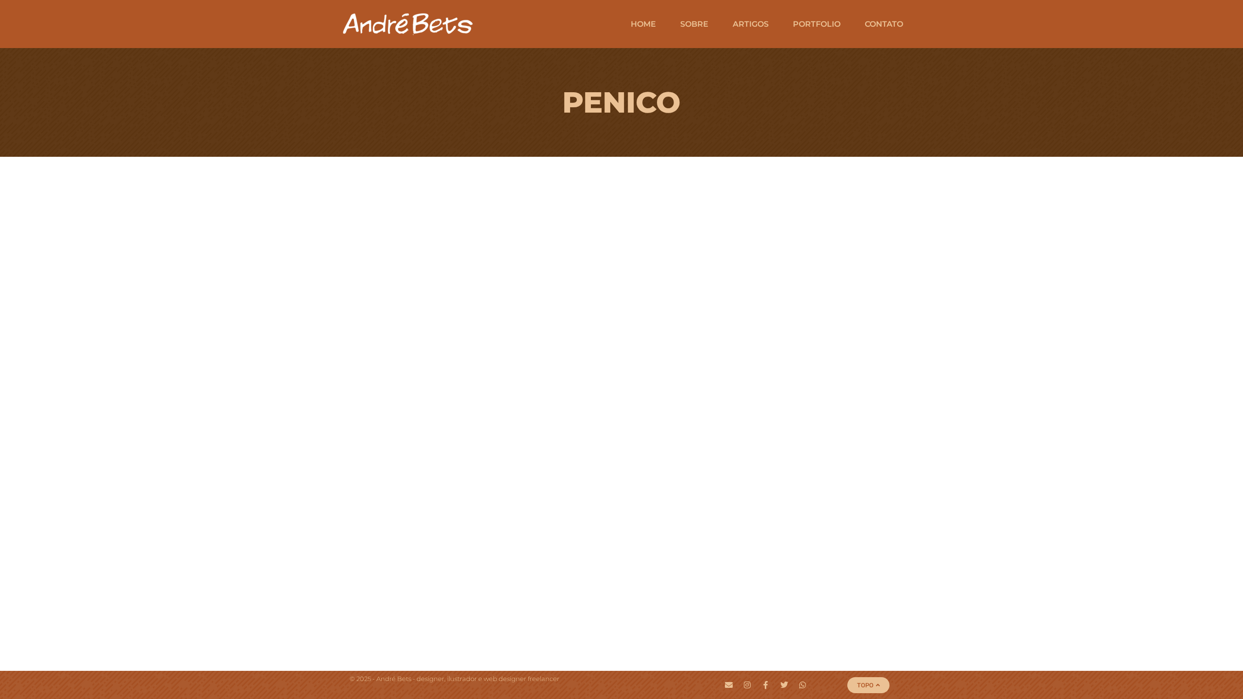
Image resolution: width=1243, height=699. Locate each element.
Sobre (694, 24)
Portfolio (816, 24)
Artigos (751, 24)
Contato (884, 24)
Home (643, 24)
